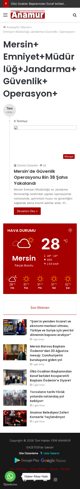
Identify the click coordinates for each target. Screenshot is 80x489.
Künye (54, 469)
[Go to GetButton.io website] (10, 484)
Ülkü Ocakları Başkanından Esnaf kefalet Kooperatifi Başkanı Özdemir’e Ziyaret (51, 376)
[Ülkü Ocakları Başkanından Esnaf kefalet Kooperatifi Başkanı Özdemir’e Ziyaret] (15, 377)
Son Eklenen (40, 308)
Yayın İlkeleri (38, 469)
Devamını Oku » (27, 211)
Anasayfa (12, 27)
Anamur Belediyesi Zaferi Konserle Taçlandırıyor (49, 414)
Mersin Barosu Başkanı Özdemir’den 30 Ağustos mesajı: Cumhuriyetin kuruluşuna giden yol (49, 353)
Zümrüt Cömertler (27, 165)
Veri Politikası (18, 469)
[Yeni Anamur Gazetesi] (28, 15)
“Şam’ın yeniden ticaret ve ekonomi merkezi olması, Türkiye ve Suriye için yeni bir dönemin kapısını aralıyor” (52, 328)
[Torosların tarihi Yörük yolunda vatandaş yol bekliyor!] (15, 398)
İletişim (65, 469)
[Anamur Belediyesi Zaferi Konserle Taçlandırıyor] (15, 418)
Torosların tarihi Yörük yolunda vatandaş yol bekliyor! (47, 396)
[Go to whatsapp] (10, 476)
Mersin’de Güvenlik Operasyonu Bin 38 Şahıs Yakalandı (41, 177)
